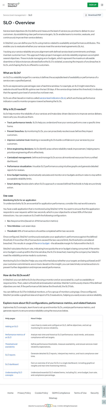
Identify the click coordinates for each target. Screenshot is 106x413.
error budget (43, 243)
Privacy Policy (24, 393)
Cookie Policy (41, 393)
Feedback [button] (104, 391)
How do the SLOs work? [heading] (16, 275)
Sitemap (53, 398)
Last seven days (21, 226)
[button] (3, 5)
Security (95, 393)
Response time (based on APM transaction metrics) (32, 221)
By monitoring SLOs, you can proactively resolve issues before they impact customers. (50, 133)
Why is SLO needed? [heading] (14, 109)
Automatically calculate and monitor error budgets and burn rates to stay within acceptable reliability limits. (54, 177)
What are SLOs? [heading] (12, 72)
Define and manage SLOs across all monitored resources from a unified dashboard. (52, 159)
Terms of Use (80, 393)
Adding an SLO (11, 326)
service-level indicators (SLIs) (52, 98)
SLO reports (10, 355)
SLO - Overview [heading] (19, 22)
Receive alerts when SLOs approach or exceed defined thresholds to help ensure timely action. (54, 186)
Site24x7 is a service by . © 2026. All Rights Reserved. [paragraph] (53, 406)
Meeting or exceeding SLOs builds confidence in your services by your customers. (50, 142)
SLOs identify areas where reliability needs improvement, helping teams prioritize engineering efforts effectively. (53, 151)
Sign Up (92, 5)
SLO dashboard (11, 364)
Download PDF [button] (94, 15)
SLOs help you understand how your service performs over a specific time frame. (53, 124)
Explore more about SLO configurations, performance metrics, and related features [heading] (49, 302)
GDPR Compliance (61, 393)
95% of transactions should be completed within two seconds (40, 231)
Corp (54, 406)
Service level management (14, 15)
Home (10, 393)
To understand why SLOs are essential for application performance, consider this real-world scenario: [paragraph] (49, 202)
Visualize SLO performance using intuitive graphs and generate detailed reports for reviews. (52, 168)
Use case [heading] (8, 195)
